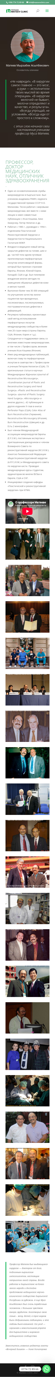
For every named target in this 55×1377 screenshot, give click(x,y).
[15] (28, 595)
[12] (28, 850)
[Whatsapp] (46, 1369)
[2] (28, 814)
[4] (28, 668)
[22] (28, 1032)
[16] (28, 631)
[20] (28, 1251)
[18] (28, 1214)
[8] (28, 959)
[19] (28, 1105)
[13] (28, 1142)
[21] (28, 1069)
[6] (28, 741)
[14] (28, 923)
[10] (28, 996)
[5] (28, 777)
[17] (28, 704)
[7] (28, 886)
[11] (28, 1178)
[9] (28, 558)
